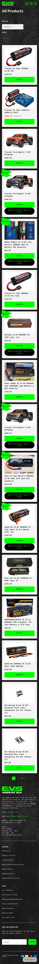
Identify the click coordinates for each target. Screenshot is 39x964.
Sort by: (5, 21)
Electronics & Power (10, 894)
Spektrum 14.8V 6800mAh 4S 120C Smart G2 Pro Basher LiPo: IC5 (17, 529)
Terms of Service (8, 855)
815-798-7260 (13, 812)
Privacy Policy (8, 860)
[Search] (26, 3)
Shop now (19, 79)
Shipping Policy (8, 873)
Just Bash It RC (8, 917)
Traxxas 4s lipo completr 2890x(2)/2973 (16, 111)
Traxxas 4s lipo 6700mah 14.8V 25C (16, 69)
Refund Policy (7, 869)
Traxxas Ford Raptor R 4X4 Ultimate (17, 153)
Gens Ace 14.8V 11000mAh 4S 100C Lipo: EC (18, 579)
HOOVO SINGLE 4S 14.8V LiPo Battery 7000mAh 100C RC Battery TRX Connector (18, 244)
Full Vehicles (7, 890)
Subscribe (32, 942)
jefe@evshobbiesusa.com (19, 816)
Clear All (5, 38)
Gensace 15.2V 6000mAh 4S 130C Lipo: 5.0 (16, 336)
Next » (24, 778)
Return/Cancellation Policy (13, 864)
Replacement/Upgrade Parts (12, 899)
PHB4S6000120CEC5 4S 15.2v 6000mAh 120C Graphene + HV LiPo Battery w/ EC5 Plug (18, 622)
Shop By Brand (7, 913)
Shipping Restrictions (10, 878)
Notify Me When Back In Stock (19, 211)
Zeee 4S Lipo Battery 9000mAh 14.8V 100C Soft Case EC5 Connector (19, 478)
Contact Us (6, 851)
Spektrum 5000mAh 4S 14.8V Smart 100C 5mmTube (17, 665)
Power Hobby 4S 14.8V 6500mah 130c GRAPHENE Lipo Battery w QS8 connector (19, 385)
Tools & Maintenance (10, 904)
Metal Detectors (8, 908)
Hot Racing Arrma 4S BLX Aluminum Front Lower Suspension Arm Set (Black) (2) (18, 709)
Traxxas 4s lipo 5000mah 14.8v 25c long (16, 294)
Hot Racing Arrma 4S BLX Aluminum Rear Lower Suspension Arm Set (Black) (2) (18, 755)
